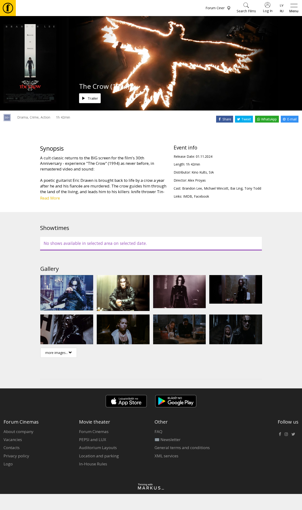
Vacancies (13, 439)
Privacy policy (16, 456)
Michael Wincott (216, 188)
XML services (166, 456)
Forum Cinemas (94, 431)
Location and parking (99, 456)
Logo (8, 464)
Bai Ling (236, 188)
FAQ (158, 431)
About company (19, 431)
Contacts (12, 447)
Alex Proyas (197, 180)
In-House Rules (93, 464)
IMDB (187, 196)
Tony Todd (252, 188)
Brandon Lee (192, 188)
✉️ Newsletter (167, 439)
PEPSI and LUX (92, 439)
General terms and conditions (182, 447)
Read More (50, 198)
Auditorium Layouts (98, 447)
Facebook (201, 196)
